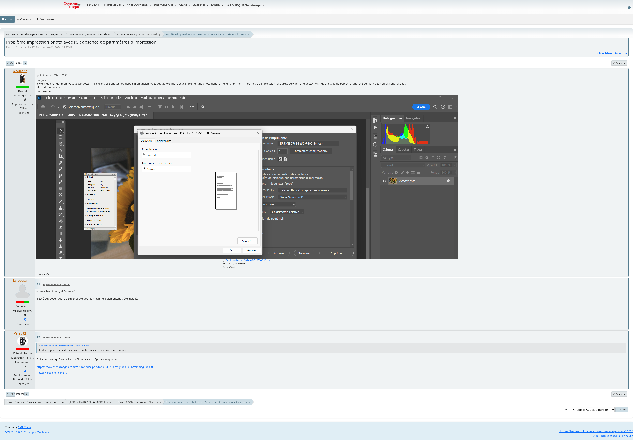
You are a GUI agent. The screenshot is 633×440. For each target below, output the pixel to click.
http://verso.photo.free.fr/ (52, 372)
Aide (595, 435)
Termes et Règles (610, 435)
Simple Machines (38, 432)
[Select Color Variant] (629, 7)
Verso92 (20, 333)
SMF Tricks (24, 427)
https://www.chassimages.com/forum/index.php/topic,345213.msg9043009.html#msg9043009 (95, 367)
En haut (11, 394)
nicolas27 (20, 71)
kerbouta (20, 280)
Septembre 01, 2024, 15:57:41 (53, 75)
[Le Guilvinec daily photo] (25, 319)
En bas (10, 63)
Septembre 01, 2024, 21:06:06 (56, 337)
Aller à (567, 409)
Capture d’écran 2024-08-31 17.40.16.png (248, 260)
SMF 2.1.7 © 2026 (15, 432)
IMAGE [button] (183, 5)
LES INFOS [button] (92, 5)
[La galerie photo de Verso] (25, 371)
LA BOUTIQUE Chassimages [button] (244, 5)
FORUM (216, 5)
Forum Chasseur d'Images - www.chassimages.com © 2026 (596, 431)
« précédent (604, 53)
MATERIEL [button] (199, 5)
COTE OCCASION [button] (138, 5)
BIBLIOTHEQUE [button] (163, 5)
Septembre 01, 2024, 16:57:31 (56, 284)
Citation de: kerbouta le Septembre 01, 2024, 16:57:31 (65, 345)
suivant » (620, 53)
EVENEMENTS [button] (113, 5)
